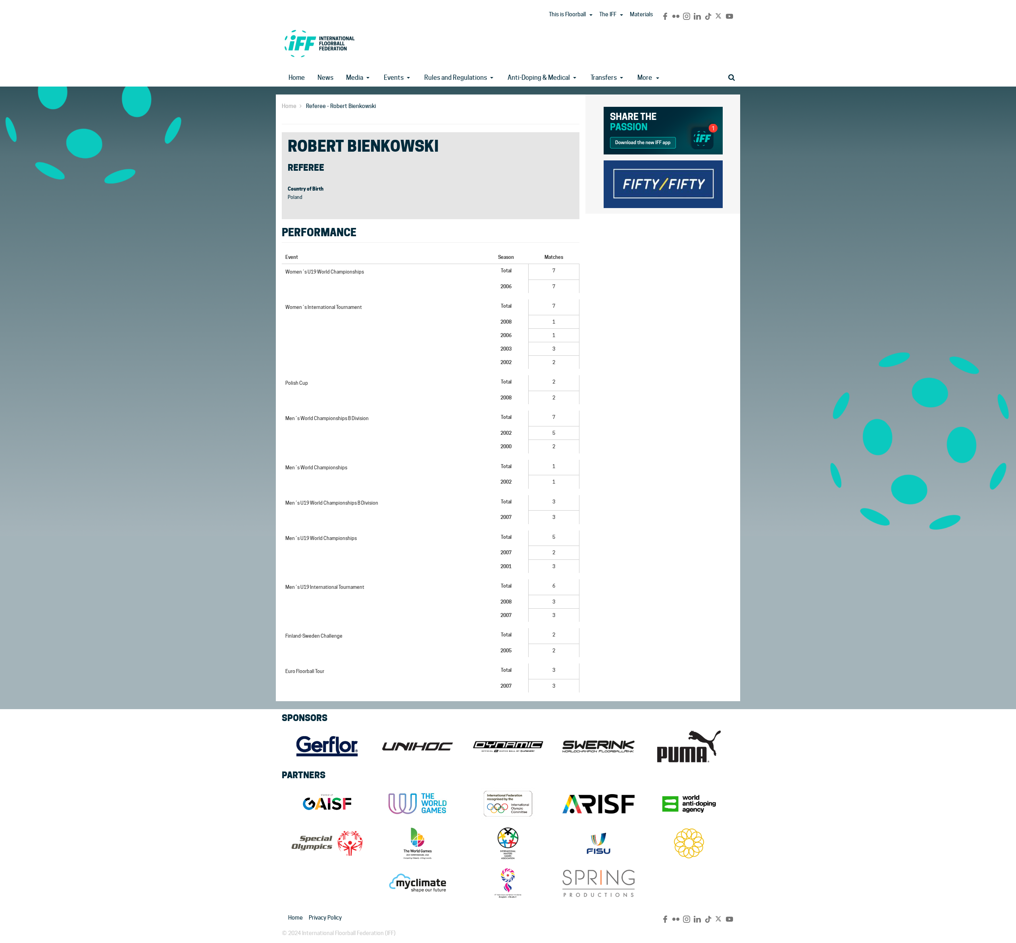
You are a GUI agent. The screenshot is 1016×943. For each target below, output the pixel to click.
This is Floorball (567, 14)
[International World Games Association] (417, 803)
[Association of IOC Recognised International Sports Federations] (598, 803)
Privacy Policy (325, 917)
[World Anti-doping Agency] (689, 803)
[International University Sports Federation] (598, 843)
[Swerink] (598, 746)
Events (394, 77)
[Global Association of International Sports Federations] (327, 803)
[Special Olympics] (327, 843)
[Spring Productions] (598, 883)
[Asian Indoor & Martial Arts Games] (508, 883)
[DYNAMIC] (508, 746)
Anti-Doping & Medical (539, 77)
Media (354, 77)
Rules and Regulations (455, 77)
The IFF (607, 14)
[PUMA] (689, 746)
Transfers (604, 77)
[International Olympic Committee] (508, 803)
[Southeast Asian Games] (689, 843)
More (644, 77)
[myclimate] (417, 883)
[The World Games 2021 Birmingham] (417, 843)
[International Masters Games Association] (508, 843)
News (325, 77)
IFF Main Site (319, 43)
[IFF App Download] (663, 129)
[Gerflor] (327, 746)
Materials (641, 14)
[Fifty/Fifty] (663, 183)
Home (297, 77)
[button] (591, 15)
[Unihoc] (417, 746)
